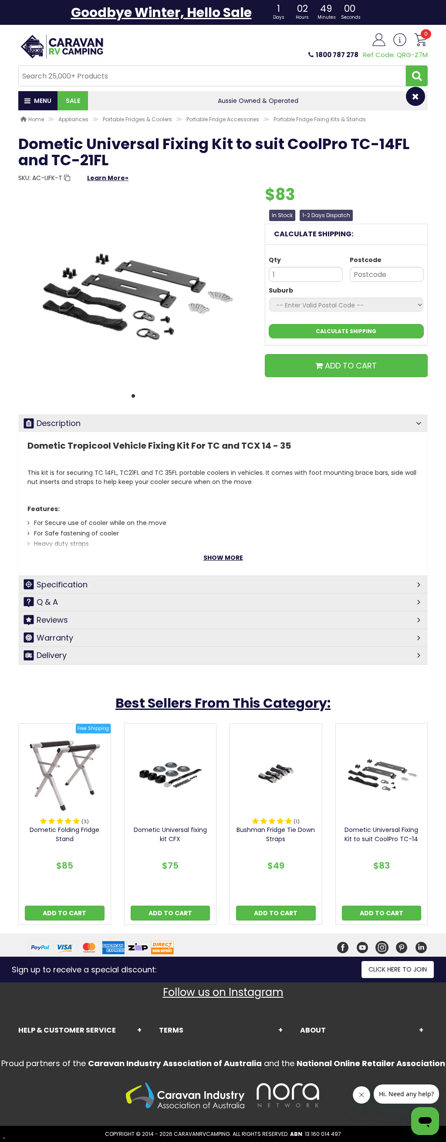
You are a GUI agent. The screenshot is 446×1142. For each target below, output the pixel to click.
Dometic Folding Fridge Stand (64, 834)
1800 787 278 (337, 54)
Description (59, 423)
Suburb (281, 290)
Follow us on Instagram (223, 992)
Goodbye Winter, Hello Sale (161, 12)
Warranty (55, 637)
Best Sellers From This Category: (223, 703)
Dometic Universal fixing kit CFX (170, 834)
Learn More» (107, 178)
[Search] (417, 75)
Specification (62, 584)
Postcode (366, 260)
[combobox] (212, 75)
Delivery (52, 655)
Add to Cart (64, 913)
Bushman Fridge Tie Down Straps (276, 834)
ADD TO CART (350, 365)
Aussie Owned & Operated (258, 100)
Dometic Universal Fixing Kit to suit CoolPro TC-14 (381, 834)
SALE (73, 100)
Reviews (52, 619)
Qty (275, 260)
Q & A (47, 602)
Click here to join (397, 969)
